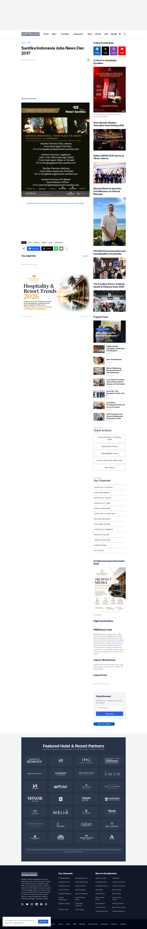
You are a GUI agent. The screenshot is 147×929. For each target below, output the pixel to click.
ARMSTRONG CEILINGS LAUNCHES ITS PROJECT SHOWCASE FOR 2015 (115, 348)
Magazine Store (109, 446)
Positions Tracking (118, 882)
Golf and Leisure (102, 524)
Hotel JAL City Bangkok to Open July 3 (115, 393)
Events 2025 (116, 894)
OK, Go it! (43, 922)
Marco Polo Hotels (118, 907)
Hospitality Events (103, 487)
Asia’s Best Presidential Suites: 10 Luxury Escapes (115, 404)
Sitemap (82, 924)
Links (54, 34)
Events (98, 34)
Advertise (115, 878)
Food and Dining (102, 492)
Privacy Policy (93, 924)
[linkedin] (37, 904)
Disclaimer (104, 924)
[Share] (87, 60)
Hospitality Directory (79, 904)
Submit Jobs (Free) (116, 898)
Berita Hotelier (101, 535)
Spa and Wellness (102, 519)
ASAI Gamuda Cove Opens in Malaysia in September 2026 (114, 416)
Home (46, 34)
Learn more (18, 923)
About (68, 924)
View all (85, 256)
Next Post (84, 316)
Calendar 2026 (100, 878)
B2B (74, 924)
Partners (114, 924)
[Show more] (66, 248)
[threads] (46, 904)
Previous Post (27, 316)
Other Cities (59, 242)
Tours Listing (79, 909)
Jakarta (44, 242)
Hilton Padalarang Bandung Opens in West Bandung (114, 370)
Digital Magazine (102, 508)
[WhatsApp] (56, 248)
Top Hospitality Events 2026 (109, 438)
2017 (29, 43)
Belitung (36, 242)
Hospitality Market (103, 529)
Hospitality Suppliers (104, 514)
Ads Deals (110, 468)
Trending (65, 34)
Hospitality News (102, 498)
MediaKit (115, 34)
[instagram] (32, 904)
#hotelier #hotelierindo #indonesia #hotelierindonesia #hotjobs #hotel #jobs (55, 203)
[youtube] (27, 904)
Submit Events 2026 (80, 898)
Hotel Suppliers (80, 890)
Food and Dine (63, 890)
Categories (78, 34)
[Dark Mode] (119, 34)
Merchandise (116, 890)
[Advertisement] (73, 15)
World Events (100, 894)
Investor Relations (118, 911)
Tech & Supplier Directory (109, 460)
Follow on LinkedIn (104, 724)
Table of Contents (118, 886)
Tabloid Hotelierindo (62, 898)
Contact (123, 924)
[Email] (61, 248)
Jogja (50, 242)
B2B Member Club (109, 454)
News (90, 34)
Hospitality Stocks (101, 886)
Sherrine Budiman (113, 359)
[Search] (123, 34)
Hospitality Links (101, 882)
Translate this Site (101, 911)
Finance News (100, 545)
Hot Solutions (100, 903)
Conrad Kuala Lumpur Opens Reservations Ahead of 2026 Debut (115, 381)
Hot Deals (99, 550)
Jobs (106, 34)
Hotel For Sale (63, 909)
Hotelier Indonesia (28, 99)
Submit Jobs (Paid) (99, 898)
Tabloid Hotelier (102, 540)
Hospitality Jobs (102, 503)
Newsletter (99, 890)
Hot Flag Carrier (117, 903)
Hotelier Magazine (64, 894)
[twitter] (22, 904)
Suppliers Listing (64, 903)
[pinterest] (41, 904)
